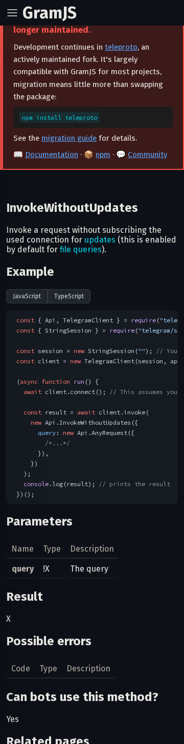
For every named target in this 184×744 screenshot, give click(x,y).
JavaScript (27, 296)
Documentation (51, 154)
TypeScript (69, 296)
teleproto (121, 47)
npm (103, 154)
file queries (81, 249)
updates (100, 240)
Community (147, 154)
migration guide (69, 138)
